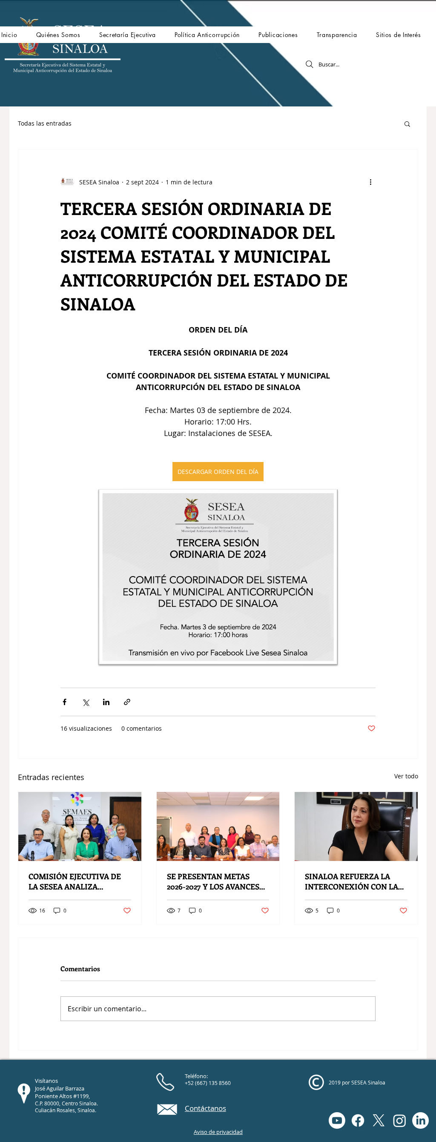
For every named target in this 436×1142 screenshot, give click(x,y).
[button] (57, 34)
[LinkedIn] (420, 1120)
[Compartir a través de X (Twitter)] (85, 702)
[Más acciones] (370, 182)
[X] (378, 1120)
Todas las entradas (45, 123)
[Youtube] (337, 1120)
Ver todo (406, 776)
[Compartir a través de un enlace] (127, 702)
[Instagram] (399, 1120)
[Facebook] (358, 1120)
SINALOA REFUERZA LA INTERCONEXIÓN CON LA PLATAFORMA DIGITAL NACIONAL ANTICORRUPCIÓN (351, 881)
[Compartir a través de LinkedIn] (106, 702)
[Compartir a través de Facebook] (64, 702)
